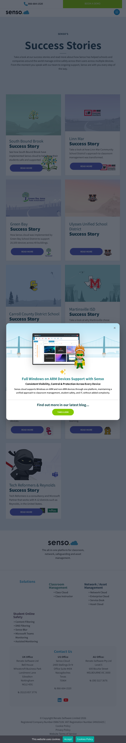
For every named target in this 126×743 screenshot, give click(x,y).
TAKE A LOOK (63, 412)
